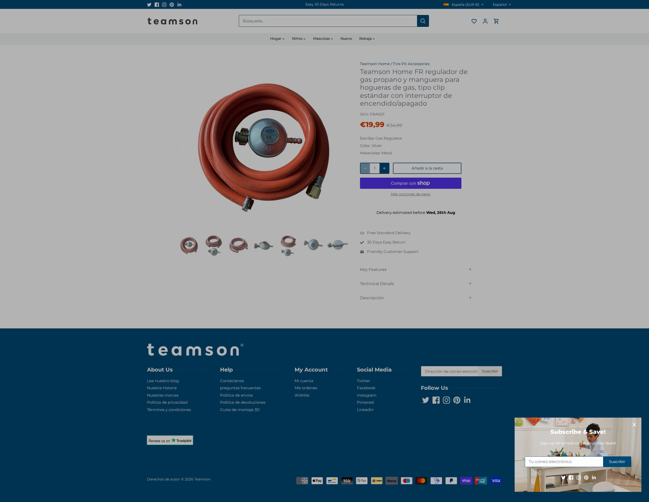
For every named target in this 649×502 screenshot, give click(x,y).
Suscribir (614, 461)
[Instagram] (576, 477)
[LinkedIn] (591, 477)
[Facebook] (568, 477)
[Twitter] (561, 477)
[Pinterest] (584, 477)
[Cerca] (631, 424)
